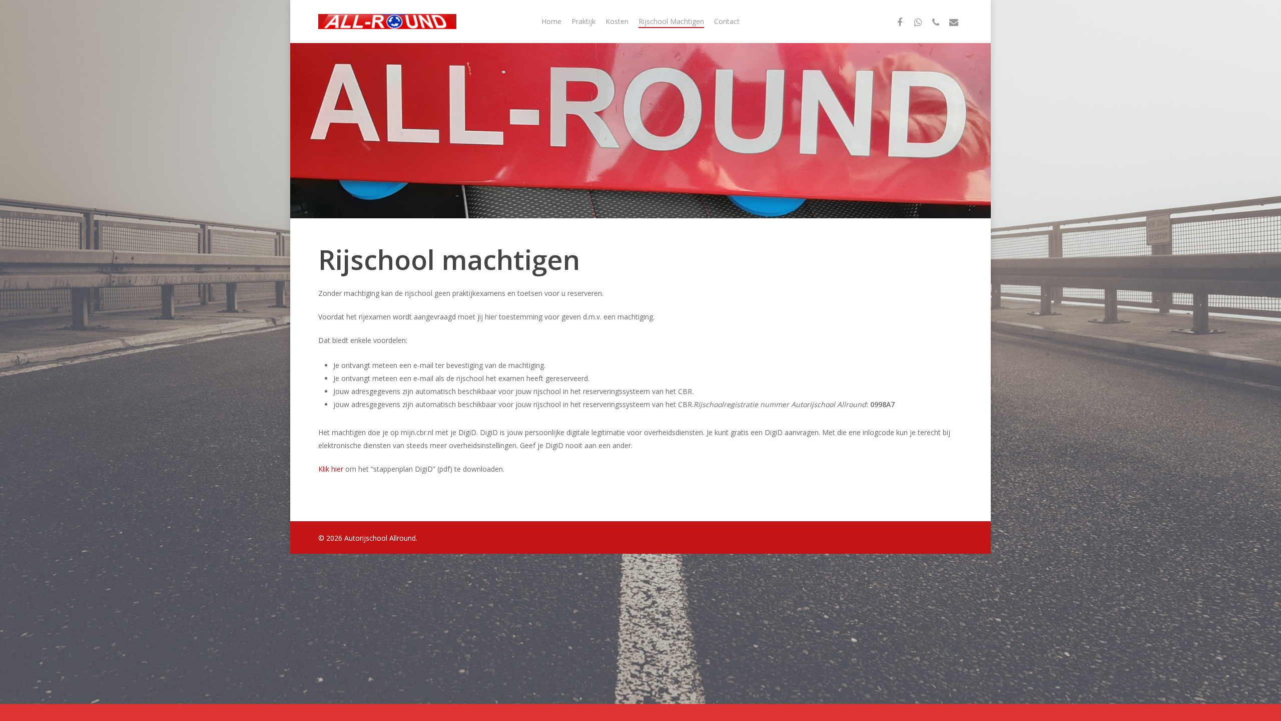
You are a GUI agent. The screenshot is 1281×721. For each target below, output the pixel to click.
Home (551, 21)
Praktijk (583, 21)
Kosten (616, 21)
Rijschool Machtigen (671, 21)
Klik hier (330, 469)
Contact (727, 21)
